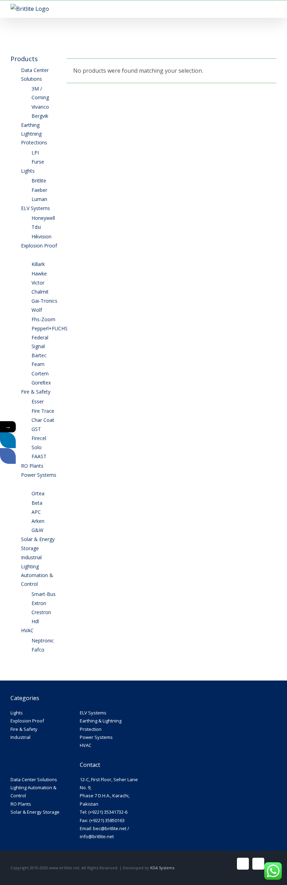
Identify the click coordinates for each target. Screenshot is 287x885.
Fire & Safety (23, 729)
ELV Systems (93, 713)
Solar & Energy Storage (34, 812)
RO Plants (20, 804)
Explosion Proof (27, 721)
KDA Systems (162, 867)
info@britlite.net (97, 836)
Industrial (20, 737)
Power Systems (96, 737)
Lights (16, 713)
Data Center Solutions (33, 779)
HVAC (85, 745)
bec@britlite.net (109, 828)
